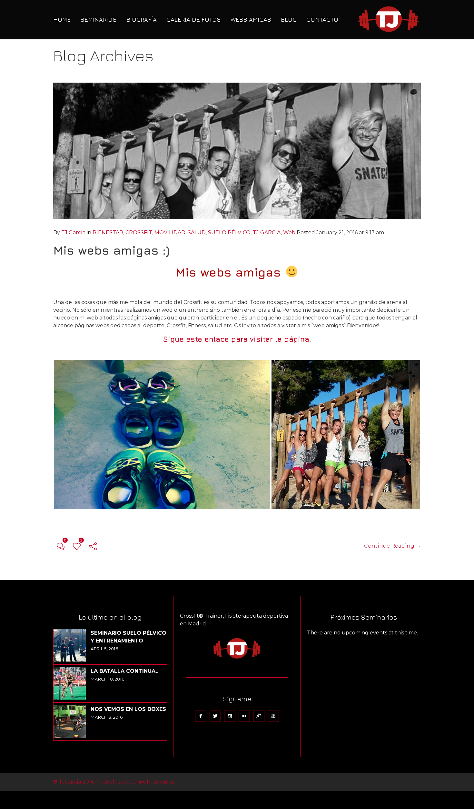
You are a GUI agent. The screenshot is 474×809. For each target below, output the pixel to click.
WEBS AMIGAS (251, 19)
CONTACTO (322, 19)
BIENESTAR (108, 232)
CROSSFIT (138, 232)
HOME (62, 19)
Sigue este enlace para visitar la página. (237, 339)
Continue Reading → (392, 546)
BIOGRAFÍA (141, 19)
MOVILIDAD (169, 232)
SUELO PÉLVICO (229, 232)
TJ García (73, 232)
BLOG (289, 19)
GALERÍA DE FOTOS (193, 19)
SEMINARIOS (98, 19)
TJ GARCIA (267, 232)
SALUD (197, 232)
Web (289, 232)
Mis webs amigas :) (111, 250)
